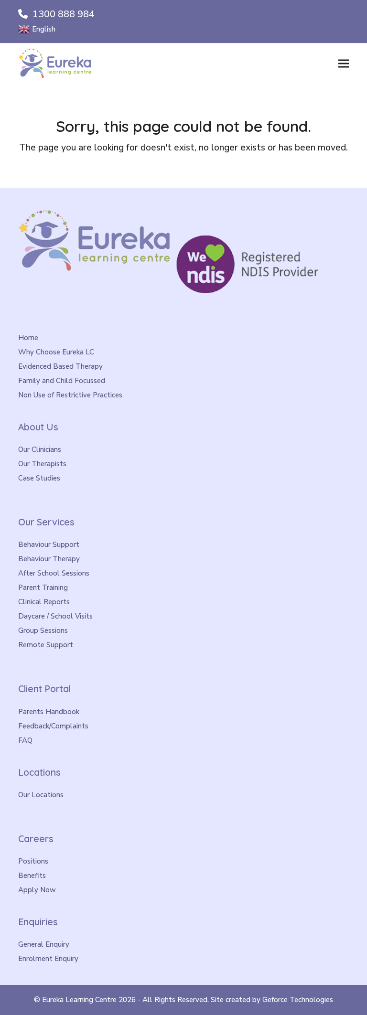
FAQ (25, 740)
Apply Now (37, 890)
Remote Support (45, 645)
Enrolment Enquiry (48, 958)
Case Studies (39, 478)
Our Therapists (42, 464)
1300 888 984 (63, 14)
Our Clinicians (39, 449)
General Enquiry (43, 944)
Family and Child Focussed (61, 380)
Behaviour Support (48, 544)
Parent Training (43, 587)
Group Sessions (43, 630)
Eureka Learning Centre (79, 999)
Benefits (32, 875)
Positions (33, 861)
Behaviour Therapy (49, 559)
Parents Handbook (48, 711)
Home (28, 337)
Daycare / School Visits (55, 616)
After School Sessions (53, 573)
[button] (343, 63)
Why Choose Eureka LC (56, 352)
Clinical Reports (44, 602)
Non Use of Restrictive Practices (70, 395)
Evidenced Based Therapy (60, 366)
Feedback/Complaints (53, 726)
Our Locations (41, 795)
